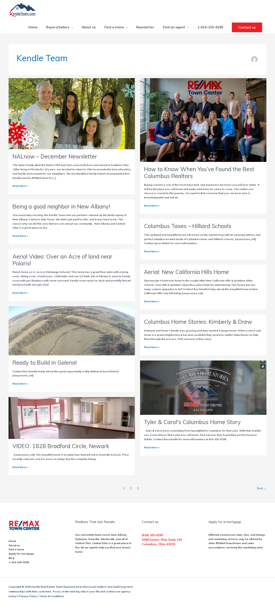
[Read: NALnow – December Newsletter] (72, 113)
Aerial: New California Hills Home (186, 271)
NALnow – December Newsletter (54, 156)
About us (14, 545)
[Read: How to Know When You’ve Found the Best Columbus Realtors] (203, 119)
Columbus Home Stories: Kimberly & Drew (198, 321)
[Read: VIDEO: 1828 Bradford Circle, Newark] (72, 417)
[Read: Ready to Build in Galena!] (72, 330)
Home (12, 541)
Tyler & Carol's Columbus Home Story (192, 422)
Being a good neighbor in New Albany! (61, 206)
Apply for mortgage (21, 553)
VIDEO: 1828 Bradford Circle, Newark (60, 446)
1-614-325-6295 (19, 562)
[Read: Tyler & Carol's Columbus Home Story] (203, 387)
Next (261, 488)
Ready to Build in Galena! (44, 362)
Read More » (20, 186)
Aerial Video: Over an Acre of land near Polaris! (62, 260)
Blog (11, 558)
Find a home (16, 549)
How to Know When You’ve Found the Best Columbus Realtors (199, 173)
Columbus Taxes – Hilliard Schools (187, 226)
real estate (87, 534)
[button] (247, 27)
